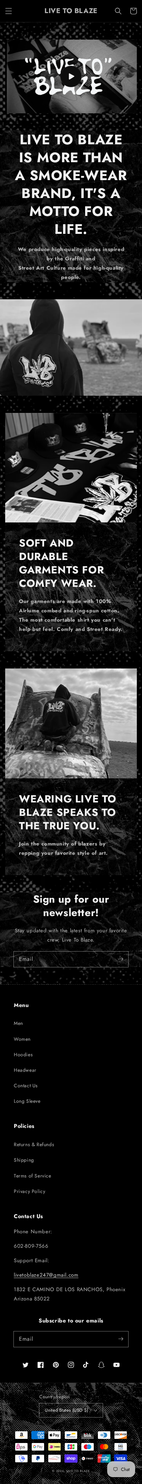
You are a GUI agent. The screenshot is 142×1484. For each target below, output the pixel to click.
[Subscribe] (120, 959)
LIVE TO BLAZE (78, 1471)
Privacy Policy (29, 1191)
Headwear (25, 1070)
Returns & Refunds (34, 1144)
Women (22, 1039)
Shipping (24, 1159)
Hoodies (23, 1054)
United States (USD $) (66, 1410)
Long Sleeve (27, 1101)
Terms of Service (32, 1175)
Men (18, 1023)
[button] (8, 11)
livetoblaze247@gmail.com (46, 1275)
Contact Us (26, 1085)
